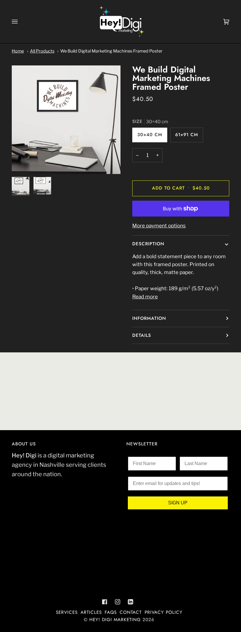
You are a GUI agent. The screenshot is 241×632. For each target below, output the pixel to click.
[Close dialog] (230, 252)
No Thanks (178, 372)
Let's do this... (178, 356)
